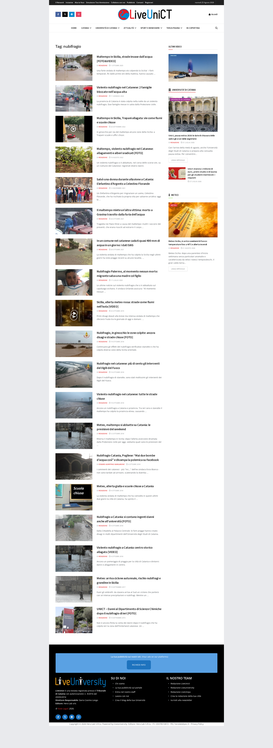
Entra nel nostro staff (125, 691)
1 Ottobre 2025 (116, 65)
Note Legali (63, 708)
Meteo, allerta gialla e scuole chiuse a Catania (125, 486)
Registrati (149, 2)
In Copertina (193, 28)
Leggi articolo (179, 160)
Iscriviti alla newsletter (181, 700)
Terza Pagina (173, 28)
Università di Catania (106, 28)
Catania (85, 28)
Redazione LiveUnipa (181, 691)
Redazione (103, 65)
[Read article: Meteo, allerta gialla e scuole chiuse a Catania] (73, 497)
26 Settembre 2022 (117, 127)
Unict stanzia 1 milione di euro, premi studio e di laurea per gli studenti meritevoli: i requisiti (202, 173)
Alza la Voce (79, 2)
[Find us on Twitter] (65, 14)
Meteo (173, 205)
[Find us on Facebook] (58, 14)
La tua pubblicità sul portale (128, 687)
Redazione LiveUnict (180, 683)
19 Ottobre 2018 (117, 342)
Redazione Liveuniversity (182, 687)
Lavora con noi (122, 696)
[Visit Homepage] (145, 14)
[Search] (216, 28)
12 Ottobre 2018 (117, 433)
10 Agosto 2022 (116, 157)
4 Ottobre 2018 (134, 464)
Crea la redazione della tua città (186, 696)
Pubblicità (131, 2)
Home (74, 28)
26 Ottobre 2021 (117, 219)
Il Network (59, 2)
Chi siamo (120, 683)
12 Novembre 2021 (117, 188)
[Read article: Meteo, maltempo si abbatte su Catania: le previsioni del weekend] (73, 436)
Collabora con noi (118, 2)
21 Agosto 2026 (188, 248)
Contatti (139, 2)
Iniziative (69, 2)
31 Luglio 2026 (188, 142)
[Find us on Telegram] (72, 14)
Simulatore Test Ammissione (97, 2)
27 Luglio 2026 (195, 181)
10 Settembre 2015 (117, 618)
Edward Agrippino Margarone (112, 464)
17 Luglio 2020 (116, 280)
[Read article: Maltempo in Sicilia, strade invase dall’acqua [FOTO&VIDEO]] (73, 67)
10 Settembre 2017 (117, 587)
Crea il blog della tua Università (130, 700)
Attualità (129, 28)
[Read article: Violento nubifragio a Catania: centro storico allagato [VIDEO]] (73, 558)
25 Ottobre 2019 (117, 311)
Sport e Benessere (150, 28)
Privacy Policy (197, 724)
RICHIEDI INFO (139, 664)
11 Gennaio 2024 (117, 96)
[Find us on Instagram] (78, 14)
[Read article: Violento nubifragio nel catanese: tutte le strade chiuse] (73, 405)
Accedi (214, 14)
